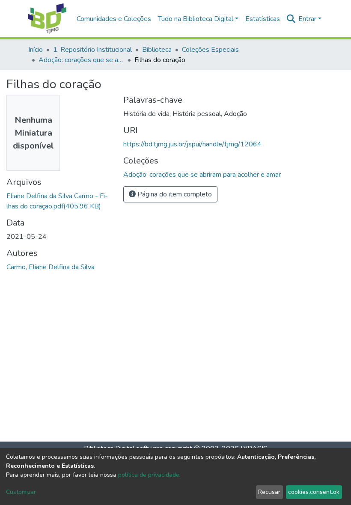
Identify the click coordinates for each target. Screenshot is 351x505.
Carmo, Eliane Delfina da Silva (50, 267)
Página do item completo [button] (174, 194)
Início (35, 49)
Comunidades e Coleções (114, 19)
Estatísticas (262, 19)
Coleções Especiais (210, 49)
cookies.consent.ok (313, 492)
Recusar (269, 492)
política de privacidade (148, 475)
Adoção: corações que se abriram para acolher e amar (81, 60)
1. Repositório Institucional (92, 49)
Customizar (21, 492)
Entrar (307, 19)
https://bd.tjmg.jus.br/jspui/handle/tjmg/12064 (192, 144)
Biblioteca (157, 49)
